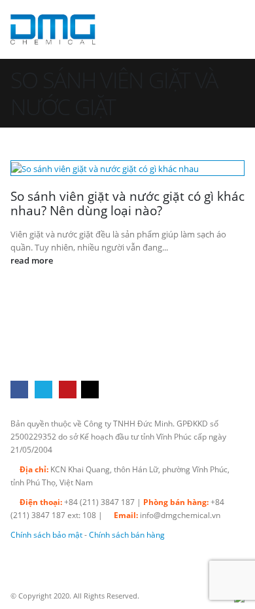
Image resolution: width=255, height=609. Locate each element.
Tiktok (90, 389)
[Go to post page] (127, 168)
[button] (233, 29)
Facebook (19, 389)
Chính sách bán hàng (127, 534)
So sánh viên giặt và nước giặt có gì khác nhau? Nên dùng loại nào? (127, 203)
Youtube (67, 389)
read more (32, 260)
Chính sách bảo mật (46, 534)
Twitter (43, 389)
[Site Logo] (52, 29)
